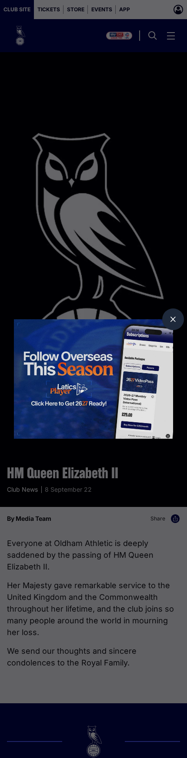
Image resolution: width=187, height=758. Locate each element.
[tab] (173, 319)
